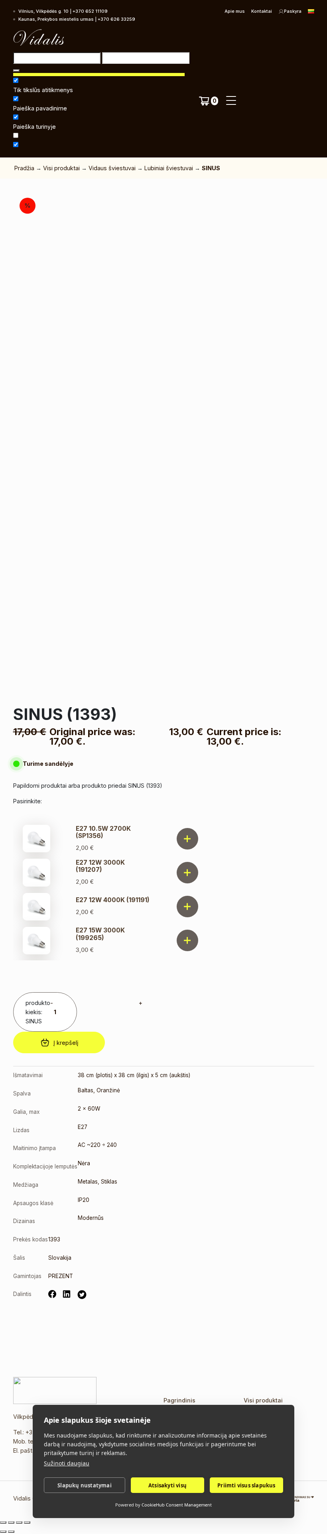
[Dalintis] (19, 1522)
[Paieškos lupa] (16, 70)
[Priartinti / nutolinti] (3, 1522)
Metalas (88, 1181)
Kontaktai (261, 11)
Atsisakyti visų (167, 1485)
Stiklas (109, 1181)
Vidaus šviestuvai (112, 168)
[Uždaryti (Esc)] (27, 1522)
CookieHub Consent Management (177, 1505)
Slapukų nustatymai (84, 1485)
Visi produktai (61, 168)
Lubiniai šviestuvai (168, 168)
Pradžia (24, 168)
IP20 (83, 1200)
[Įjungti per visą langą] (11, 1522)
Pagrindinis (179, 1400)
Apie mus (235, 11)
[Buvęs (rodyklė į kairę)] (3, 1531)
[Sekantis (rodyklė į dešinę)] (11, 1531)
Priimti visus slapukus (246, 1485)
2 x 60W (89, 1108)
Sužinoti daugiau (66, 1463)
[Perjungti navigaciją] (231, 101)
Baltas (85, 1090)
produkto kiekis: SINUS (38, 1012)
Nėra (84, 1163)
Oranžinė (108, 1090)
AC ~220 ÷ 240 (97, 1145)
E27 (82, 1127)
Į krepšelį (65, 1042)
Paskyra (292, 11)
